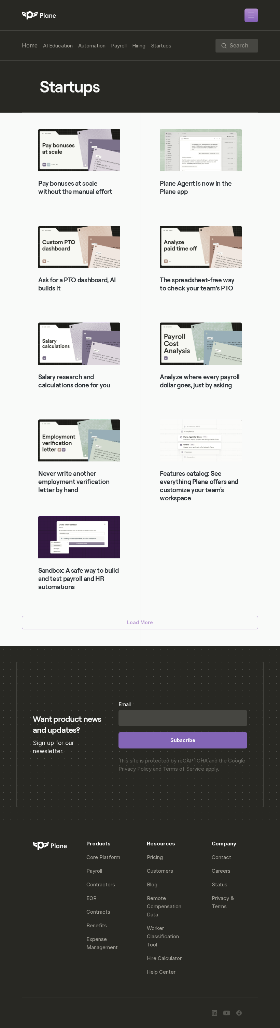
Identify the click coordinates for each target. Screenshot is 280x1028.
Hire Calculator (164, 958)
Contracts (98, 912)
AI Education (58, 45)
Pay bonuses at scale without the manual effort (75, 188)
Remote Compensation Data (165, 906)
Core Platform (103, 857)
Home (30, 45)
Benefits (96, 925)
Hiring (138, 45)
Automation (92, 45)
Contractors (100, 884)
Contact (221, 857)
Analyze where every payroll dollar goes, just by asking (200, 381)
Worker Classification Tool (163, 936)
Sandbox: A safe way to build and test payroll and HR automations (79, 579)
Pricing (155, 857)
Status (219, 884)
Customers (160, 871)
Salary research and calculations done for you (74, 381)
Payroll (119, 45)
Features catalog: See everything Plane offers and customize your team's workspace (199, 486)
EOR (91, 898)
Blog (152, 884)
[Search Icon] (236, 46)
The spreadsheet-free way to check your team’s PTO (198, 284)
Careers (221, 871)
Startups (161, 45)
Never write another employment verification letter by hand (74, 482)
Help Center (161, 972)
